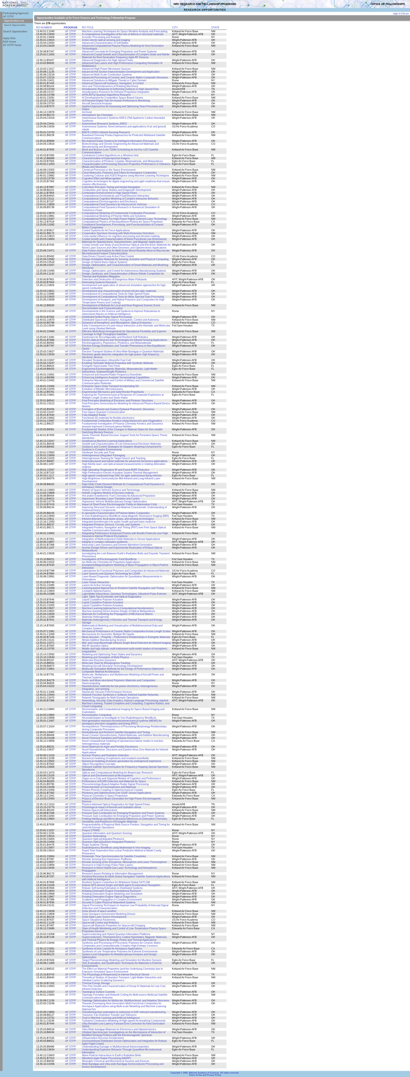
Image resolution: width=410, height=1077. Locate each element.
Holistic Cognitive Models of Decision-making (108, 492)
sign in (397, 13)
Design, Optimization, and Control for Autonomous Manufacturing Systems (124, 270)
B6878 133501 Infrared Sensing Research (106, 132)
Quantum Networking (94, 836)
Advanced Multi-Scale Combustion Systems (107, 74)
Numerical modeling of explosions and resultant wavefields (115, 758)
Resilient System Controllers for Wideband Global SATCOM (116, 882)
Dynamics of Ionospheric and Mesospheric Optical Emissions (116, 322)
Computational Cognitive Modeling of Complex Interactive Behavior (120, 198)
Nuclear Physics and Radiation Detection (105, 755)
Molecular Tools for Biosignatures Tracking (106, 663)
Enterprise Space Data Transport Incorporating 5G (110, 386)
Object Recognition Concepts (98, 764)
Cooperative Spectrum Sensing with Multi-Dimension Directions (118, 233)
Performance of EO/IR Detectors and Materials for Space (114, 781)
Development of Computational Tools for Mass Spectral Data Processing (123, 296)
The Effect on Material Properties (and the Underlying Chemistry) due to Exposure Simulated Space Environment (122, 970)
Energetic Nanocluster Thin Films (101, 366)
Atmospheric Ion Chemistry (97, 115)
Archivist (87, 112)
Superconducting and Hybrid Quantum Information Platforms (116, 934)
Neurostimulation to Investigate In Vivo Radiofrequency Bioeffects (119, 717)
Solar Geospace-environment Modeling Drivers (108, 914)
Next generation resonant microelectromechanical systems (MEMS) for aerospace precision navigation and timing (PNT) (122, 722)
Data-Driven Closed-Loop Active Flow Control (108, 256)
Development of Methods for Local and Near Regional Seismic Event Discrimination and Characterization (121, 307)
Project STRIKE (91, 830)
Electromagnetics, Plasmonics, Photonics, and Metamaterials (116, 342)
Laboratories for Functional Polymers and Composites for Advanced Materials (126, 570)
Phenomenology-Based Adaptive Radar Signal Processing (115, 784)
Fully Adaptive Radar (94, 415)
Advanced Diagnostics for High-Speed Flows (107, 60)
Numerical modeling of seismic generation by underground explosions (121, 761)
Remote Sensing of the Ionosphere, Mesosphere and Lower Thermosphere (124, 862)
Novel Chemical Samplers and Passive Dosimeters (111, 738)
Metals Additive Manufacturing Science (104, 640)
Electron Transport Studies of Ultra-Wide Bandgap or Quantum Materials (123, 351)
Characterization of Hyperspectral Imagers (106, 158)
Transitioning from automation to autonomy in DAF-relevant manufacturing (124, 1012)
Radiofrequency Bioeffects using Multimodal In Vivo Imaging (116, 847)
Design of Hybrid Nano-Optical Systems (104, 262)
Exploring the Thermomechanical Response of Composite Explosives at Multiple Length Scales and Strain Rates (123, 396)
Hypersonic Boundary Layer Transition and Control (110, 498)
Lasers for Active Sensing (96, 585)
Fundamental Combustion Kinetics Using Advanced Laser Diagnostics (122, 420)
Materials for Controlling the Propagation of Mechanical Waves (117, 614)
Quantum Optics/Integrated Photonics (103, 839)
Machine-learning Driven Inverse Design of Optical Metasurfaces (118, 611)
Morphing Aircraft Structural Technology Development (112, 666)
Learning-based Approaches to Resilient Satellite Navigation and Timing (123, 588)
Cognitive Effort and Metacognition (101, 178)
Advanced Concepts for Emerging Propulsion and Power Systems (119, 51)
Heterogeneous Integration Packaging (103, 455)
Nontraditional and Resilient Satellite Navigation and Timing (116, 732)
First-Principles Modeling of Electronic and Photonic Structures (117, 400)
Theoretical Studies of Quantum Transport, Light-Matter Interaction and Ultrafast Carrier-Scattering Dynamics (121, 979)
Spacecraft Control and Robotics (100, 922)
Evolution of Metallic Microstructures (102, 389)
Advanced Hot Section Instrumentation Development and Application (121, 71)
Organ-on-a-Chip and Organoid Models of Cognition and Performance (121, 778)
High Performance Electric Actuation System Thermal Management (120, 472)
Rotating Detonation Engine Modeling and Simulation (112, 893)
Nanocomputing (91, 683)
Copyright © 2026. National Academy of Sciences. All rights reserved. (204, 1073)
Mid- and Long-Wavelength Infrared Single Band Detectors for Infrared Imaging (126, 642)
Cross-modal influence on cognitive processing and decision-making (121, 236)
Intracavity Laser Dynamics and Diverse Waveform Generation (117, 544)
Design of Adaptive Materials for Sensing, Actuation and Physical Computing (125, 259)
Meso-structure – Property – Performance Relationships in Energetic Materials (126, 637)
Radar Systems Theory (95, 844)
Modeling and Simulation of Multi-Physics (105, 657)
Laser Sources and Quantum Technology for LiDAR (111, 573)
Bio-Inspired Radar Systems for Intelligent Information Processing (119, 141)
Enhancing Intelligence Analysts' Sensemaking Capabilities (115, 377)
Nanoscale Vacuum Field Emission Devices (107, 691)
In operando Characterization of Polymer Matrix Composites (116, 513)
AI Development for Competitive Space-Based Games (112, 97)
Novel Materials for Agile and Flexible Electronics (110, 746)
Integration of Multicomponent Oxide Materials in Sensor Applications (121, 539)
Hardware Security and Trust (98, 452)
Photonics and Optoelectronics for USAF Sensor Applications (116, 792)
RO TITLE (88, 27)
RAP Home (9, 41)
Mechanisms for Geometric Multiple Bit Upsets (108, 634)
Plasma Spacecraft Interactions (99, 810)
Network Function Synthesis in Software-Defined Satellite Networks (120, 694)
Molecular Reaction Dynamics (99, 660)
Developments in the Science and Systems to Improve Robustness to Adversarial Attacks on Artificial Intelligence (121, 312)
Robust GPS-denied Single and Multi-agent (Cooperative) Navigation (121, 885)
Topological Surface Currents (98, 991)
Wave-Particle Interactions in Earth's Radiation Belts (111, 1055)
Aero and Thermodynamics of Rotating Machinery (110, 86)
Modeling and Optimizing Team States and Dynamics (112, 654)
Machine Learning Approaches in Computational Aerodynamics (118, 608)
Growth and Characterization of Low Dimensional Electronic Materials (121, 443)
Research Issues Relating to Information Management (112, 873)
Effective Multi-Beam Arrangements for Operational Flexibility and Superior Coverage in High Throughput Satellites (124, 333)
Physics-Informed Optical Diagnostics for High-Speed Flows (116, 804)
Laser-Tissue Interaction (95, 582)
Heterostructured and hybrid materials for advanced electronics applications (124, 461)
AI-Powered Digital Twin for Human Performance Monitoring (116, 100)
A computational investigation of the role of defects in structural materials (123, 34)
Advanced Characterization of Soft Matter (105, 43)
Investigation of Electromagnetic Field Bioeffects (109, 559)
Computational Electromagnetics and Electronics (109, 201)
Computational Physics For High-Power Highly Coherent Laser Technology (124, 218)
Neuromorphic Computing (96, 715)
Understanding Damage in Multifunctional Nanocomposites (115, 1046)
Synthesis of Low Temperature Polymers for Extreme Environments (120, 951)
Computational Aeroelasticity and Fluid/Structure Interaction (115, 195)
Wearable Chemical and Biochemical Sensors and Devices (115, 1061)
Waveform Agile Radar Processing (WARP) (106, 1058)
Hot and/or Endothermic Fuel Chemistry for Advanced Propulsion (118, 495)
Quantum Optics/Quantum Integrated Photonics (108, 841)
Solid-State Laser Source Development (104, 916)
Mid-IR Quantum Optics (95, 645)
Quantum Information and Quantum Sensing (107, 833)
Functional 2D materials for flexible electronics (108, 417)
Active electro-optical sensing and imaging (106, 40)
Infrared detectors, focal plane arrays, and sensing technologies (118, 518)
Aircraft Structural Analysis (97, 103)
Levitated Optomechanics (96, 591)
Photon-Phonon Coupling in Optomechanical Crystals (112, 790)
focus (406, 13)
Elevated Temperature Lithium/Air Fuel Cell (106, 360)
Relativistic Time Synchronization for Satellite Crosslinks (114, 856)
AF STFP (8, 16)
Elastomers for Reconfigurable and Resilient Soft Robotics (115, 337)
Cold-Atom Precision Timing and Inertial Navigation (111, 187)
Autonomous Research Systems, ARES (104, 123)
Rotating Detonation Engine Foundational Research (111, 891)
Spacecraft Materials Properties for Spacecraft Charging (113, 925)
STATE (215, 27)
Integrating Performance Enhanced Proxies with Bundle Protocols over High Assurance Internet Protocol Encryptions (125, 534)
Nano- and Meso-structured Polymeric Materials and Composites (118, 680)
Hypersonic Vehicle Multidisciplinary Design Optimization (114, 501)
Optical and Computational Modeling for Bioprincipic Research (117, 772)
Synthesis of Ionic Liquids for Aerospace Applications (112, 948)
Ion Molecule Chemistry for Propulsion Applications (111, 562)
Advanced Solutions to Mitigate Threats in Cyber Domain (114, 80)
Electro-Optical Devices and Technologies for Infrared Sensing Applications (124, 340)
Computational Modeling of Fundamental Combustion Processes (118, 213)
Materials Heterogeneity (95, 616)
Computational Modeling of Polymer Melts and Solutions (114, 216)
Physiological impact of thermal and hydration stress (111, 807)
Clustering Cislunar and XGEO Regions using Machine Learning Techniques (125, 175)
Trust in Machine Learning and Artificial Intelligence (111, 1017)
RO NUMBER (44, 27)
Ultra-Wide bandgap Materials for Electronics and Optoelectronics (119, 1029)
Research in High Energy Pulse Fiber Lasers (107, 865)
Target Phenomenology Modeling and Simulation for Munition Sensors (121, 960)
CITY (175, 27)
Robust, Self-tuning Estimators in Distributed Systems (112, 888)
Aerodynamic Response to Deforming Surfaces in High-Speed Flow (120, 89)
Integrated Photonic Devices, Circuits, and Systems (111, 524)
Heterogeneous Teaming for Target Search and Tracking (113, 458)
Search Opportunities (15, 25)
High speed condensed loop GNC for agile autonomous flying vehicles (122, 475)
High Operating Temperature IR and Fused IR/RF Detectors (115, 469)
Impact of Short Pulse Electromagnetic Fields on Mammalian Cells (119, 504)
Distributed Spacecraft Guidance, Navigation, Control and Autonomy (120, 319)
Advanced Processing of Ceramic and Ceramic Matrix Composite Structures (125, 77)
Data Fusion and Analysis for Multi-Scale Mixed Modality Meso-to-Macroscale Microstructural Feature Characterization (126, 252)
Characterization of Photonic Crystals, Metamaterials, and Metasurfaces (122, 161)
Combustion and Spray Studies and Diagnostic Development (116, 190)
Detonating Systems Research (99, 282)
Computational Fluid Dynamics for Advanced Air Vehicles (114, 204)
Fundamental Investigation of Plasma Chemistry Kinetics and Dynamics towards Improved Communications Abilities (122, 425)
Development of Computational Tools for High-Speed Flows (115, 293)
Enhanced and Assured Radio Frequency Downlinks (112, 374)
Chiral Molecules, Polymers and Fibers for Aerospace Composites (119, 172)
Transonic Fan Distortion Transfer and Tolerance (109, 1015)
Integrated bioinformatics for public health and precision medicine (119, 521)
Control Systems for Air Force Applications (106, 230)
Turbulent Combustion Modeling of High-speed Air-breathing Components (123, 1020)
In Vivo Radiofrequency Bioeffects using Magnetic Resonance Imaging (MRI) (125, 516)
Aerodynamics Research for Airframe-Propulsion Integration (115, 92)
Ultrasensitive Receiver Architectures (103, 1038)
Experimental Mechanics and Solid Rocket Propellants (113, 392)
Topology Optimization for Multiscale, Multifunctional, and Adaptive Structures (125, 1000)
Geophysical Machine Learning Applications (107, 441)
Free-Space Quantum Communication (103, 412)
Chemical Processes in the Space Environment (108, 169)
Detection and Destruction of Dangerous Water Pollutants (114, 279)
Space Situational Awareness (98, 919)
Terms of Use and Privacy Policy (205, 1075)
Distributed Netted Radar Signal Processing (107, 317)
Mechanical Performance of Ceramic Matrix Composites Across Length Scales (126, 631)
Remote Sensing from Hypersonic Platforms (107, 859)
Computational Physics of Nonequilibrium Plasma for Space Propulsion (122, 221)
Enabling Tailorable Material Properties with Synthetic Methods (117, 363)
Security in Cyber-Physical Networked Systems (108, 902)
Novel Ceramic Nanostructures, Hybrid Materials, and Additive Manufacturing (125, 735)
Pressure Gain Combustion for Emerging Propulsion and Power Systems (123, 813)
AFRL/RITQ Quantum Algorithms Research (106, 94)
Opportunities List (14, 20)
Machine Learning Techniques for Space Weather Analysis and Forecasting (124, 31)
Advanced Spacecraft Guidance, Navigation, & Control (113, 83)
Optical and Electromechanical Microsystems (107, 775)
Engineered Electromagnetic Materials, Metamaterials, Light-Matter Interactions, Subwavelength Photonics (119, 370)
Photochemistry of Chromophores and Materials (109, 787)
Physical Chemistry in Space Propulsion (105, 795)
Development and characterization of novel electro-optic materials (119, 291)
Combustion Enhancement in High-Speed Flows (109, 192)
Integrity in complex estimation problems (104, 542)
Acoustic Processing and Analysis (101, 37)
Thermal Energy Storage (96, 983)
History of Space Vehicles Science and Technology (111, 490)
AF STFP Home (12, 45)
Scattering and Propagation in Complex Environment (112, 899)
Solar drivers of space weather (99, 911)
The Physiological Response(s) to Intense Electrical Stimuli (115, 974)
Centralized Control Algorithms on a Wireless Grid (110, 155)
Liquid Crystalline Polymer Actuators (102, 599)
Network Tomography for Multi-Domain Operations (110, 697)
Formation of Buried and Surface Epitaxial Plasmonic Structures (118, 409)
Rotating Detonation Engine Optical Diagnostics (109, 896)
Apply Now (9, 38)
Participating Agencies (16, 13)
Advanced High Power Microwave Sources (106, 68)
